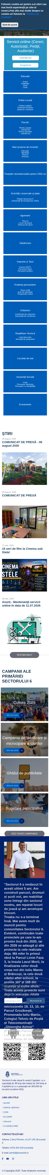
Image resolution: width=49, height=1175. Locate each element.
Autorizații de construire (25, 316)
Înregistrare (25, 65)
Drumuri (25, 156)
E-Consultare (10, 1126)
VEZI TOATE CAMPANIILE (24, 834)
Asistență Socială (25, 377)
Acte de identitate (25, 292)
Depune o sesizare (25, 109)
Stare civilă (25, 290)
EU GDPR (7, 1117)
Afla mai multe (13, 715)
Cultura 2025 (24, 702)
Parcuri (25, 155)
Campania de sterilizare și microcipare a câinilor (24, 741)
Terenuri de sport (25, 225)
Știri (5, 1112)
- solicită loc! (25, 130)
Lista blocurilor (25, 337)
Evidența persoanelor (25, 284)
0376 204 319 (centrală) (21, 1148)
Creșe (25, 82)
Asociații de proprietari (25, 339)
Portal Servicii (11, 1108)
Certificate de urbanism (25, 314)
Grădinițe (25, 84)
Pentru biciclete (25, 132)
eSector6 (7, 1121)
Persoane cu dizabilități (25, 386)
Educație (25, 76)
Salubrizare (25, 243)
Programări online (25, 294)
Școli (25, 85)
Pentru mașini (25, 128)
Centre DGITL (25, 267)
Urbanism (25, 310)
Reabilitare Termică (25, 333)
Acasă (6, 1103)
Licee (25, 87)
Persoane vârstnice (25, 384)
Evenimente (25, 404)
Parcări (25, 122)
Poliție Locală (25, 100)
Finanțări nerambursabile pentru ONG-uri (25, 174)
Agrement (25, 215)
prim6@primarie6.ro (19, 1153)
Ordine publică (25, 106)
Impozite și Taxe (25, 261)
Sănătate (25, 153)
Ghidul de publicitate (24, 773)
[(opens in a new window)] (2, 1159)
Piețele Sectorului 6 (25, 199)
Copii (25, 382)
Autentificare (25, 58)
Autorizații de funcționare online (25, 201)
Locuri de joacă (25, 223)
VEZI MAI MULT (24, 655)
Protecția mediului (25, 108)
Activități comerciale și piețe (25, 193)
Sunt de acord (9, 25)
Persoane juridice (25, 271)
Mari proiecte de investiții (25, 147)
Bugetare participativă (24, 808)
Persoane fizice (25, 269)
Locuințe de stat (25, 358)
